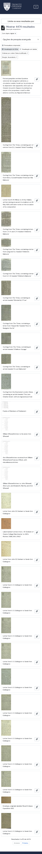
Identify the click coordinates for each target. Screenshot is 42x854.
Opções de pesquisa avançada (17, 39)
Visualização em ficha (11, 49)
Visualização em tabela (29, 49)
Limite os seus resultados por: (21, 21)
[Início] (13, 7)
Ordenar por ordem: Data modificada (14, 53)
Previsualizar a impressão (12, 45)
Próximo (25, 843)
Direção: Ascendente (9, 57)
